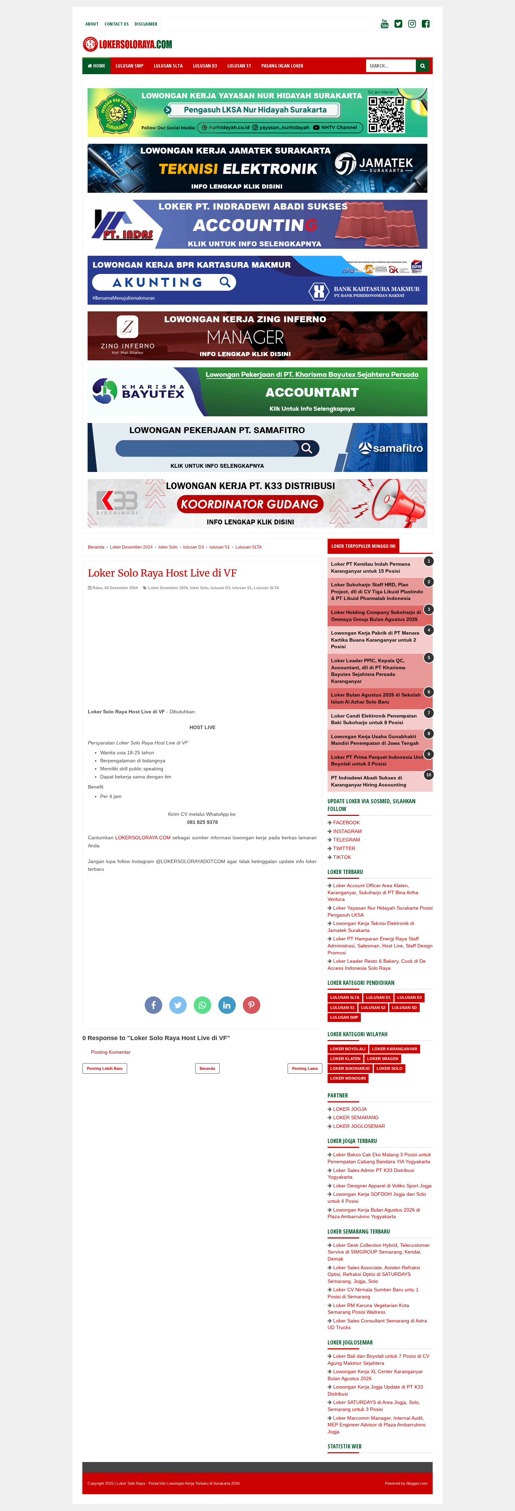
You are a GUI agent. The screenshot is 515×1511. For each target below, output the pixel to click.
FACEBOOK (346, 822)
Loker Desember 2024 (168, 588)
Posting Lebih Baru (105, 1068)
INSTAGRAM (347, 831)
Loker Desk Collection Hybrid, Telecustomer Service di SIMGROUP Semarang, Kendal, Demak (379, 1252)
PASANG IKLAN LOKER (282, 65)
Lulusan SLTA (266, 588)
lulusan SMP (344, 1017)
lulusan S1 (242, 588)
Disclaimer (146, 24)
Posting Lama (305, 1068)
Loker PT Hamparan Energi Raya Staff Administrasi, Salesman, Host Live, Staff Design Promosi (380, 945)
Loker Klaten (345, 1059)
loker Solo (199, 588)
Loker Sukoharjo (350, 1068)
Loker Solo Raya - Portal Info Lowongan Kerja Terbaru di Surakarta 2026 (178, 1483)
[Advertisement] (202, 643)
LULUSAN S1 (239, 65)
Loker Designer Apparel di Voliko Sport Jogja (382, 1185)
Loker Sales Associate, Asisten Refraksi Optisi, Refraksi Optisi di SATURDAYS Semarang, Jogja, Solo (374, 1274)
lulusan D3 (220, 588)
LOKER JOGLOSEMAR (359, 1126)
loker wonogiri (348, 1078)
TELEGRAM (346, 839)
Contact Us (116, 24)
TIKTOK (342, 857)
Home (98, 65)
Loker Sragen (382, 1059)
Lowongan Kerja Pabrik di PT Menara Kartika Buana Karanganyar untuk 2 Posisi (375, 639)
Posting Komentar (111, 1052)
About (91, 24)
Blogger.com (416, 1483)
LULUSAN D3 (205, 65)
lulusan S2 (373, 1007)
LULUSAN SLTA (168, 65)
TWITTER (344, 848)
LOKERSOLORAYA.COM (143, 837)
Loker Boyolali (347, 1049)
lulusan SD (404, 1007)
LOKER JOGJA (350, 1109)
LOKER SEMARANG (356, 1117)
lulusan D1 (378, 997)
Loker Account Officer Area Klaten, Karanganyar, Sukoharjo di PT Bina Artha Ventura (373, 892)
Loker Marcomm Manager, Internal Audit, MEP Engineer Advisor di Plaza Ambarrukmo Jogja (377, 1424)
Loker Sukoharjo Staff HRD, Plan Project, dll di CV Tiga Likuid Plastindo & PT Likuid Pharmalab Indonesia (377, 591)
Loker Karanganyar (394, 1049)
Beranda (207, 1068)
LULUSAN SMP (129, 65)
